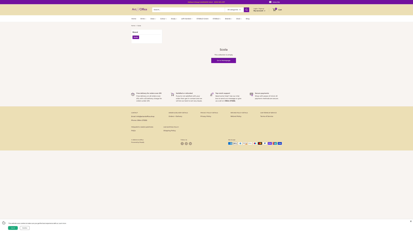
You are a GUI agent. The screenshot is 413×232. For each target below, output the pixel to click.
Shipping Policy (169, 131)
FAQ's (133, 131)
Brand (135, 32)
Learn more (62, 223)
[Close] (411, 221)
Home (133, 25)
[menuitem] (133, 18)
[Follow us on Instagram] (186, 143)
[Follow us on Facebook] (182, 143)
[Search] (246, 9)
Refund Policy (236, 116)
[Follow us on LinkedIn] (190, 143)
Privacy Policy (205, 116)
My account (259, 11)
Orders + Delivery (175, 116)
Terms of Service (266, 116)
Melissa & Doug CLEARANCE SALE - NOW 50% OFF (206, 2)
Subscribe (276, 2)
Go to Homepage (223, 60)
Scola (136, 37)
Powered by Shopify (137, 142)
